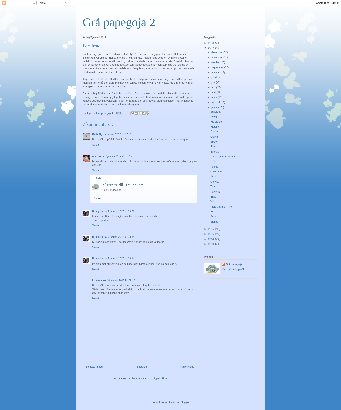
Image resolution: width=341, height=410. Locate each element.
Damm (214, 131)
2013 (211, 244)
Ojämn (214, 136)
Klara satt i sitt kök (221, 206)
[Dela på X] (140, 113)
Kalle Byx (98, 134)
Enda (213, 196)
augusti (215, 72)
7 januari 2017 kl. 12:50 (118, 134)
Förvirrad (215, 191)
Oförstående (217, 171)
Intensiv (214, 151)
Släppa (214, 221)
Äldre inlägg (187, 366)
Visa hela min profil (233, 269)
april (214, 92)
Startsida (142, 366)
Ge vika (214, 181)
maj (213, 87)
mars (214, 97)
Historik (214, 126)
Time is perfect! (101, 220)
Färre (213, 146)
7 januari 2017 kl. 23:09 (121, 211)
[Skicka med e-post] (132, 113)
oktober (216, 62)
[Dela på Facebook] (144, 113)
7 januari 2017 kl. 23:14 (121, 236)
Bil (211, 211)
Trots (213, 186)
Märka (213, 161)
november (217, 57)
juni (213, 82)
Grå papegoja (110, 184)
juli (213, 77)
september (217, 67)
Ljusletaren (99, 280)
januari (215, 107)
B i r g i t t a (99, 211)
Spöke (214, 141)
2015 (211, 234)
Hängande (216, 121)
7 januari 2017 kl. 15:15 (118, 156)
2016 (211, 229)
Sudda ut (215, 111)
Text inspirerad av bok (223, 156)
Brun (213, 216)
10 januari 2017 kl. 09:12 (121, 280)
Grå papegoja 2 (119, 22)
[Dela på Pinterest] (147, 113)
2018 (211, 43)
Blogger (184, 402)
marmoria (98, 156)
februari (216, 102)
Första (214, 166)
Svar (98, 177)
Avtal (213, 176)
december (217, 52)
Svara (95, 144)
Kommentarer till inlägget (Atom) (149, 378)
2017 (211, 48)
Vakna (213, 201)
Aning (213, 116)
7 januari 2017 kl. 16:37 (137, 184)
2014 (211, 239)
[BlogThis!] (136, 113)
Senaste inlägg (94, 366)
